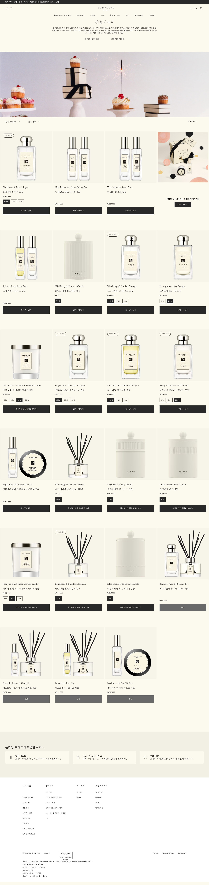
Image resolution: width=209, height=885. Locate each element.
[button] (62, 15)
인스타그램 (99, 792)
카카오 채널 (99, 808)
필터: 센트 (32, 122)
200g (19, 400)
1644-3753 (37, 873)
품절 (183, 607)
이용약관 (155, 853)
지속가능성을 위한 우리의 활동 (56, 813)
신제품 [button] (92, 15)
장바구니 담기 (26, 211)
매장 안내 (49, 792)
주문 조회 (26, 808)
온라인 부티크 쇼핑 (29, 834)
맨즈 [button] (127, 15)
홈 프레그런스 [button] (115, 15)
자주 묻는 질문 (27, 813)
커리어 (78, 797)
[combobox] (194, 121)
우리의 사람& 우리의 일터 (54, 808)
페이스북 (98, 797)
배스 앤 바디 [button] (138, 15)
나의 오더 (26, 823)
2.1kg (27, 400)
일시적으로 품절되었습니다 (26, 409)
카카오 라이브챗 (28, 797)
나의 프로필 (26, 818)
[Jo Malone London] (106, 8)
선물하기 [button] (152, 15)
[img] (190, 8)
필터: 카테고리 (11, 122)
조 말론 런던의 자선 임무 (54, 797)
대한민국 (47, 853)
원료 (47, 818)
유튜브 (97, 803)
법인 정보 (79, 792)
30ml (20, 202)
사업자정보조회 (28, 870)
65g (5, 400)
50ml (13, 202)
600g (12, 400)
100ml (6, 202)
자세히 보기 (63, 2)
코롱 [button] (102, 15)
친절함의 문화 (50, 803)
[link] (26, 157)
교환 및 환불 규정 (28, 829)
